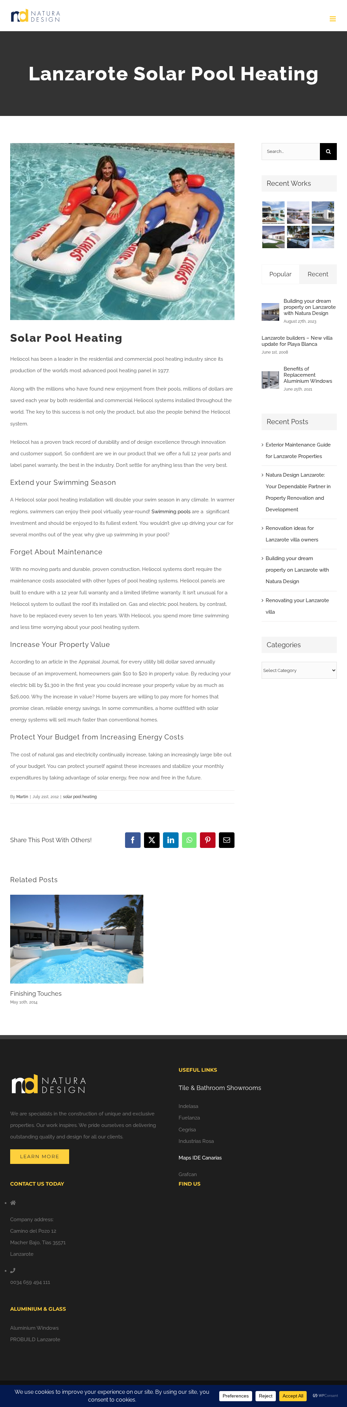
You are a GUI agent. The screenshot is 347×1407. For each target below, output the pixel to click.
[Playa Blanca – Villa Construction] (298, 212)
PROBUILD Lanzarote (35, 1339)
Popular (280, 274)
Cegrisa (187, 1130)
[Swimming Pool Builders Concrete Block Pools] (322, 237)
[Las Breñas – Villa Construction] (273, 212)
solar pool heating (80, 796)
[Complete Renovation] (273, 237)
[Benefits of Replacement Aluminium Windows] (270, 377)
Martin (22, 796)
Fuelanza (189, 1118)
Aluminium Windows (34, 1328)
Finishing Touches (36, 993)
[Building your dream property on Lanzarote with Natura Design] (270, 309)
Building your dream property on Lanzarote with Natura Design (310, 307)
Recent (318, 274)
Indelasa (188, 1106)
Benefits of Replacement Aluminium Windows (308, 375)
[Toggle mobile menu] (333, 18)
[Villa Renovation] (298, 237)
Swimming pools (170, 512)
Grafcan (188, 1174)
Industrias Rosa (196, 1141)
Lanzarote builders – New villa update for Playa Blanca (297, 341)
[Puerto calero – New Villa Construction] (322, 212)
